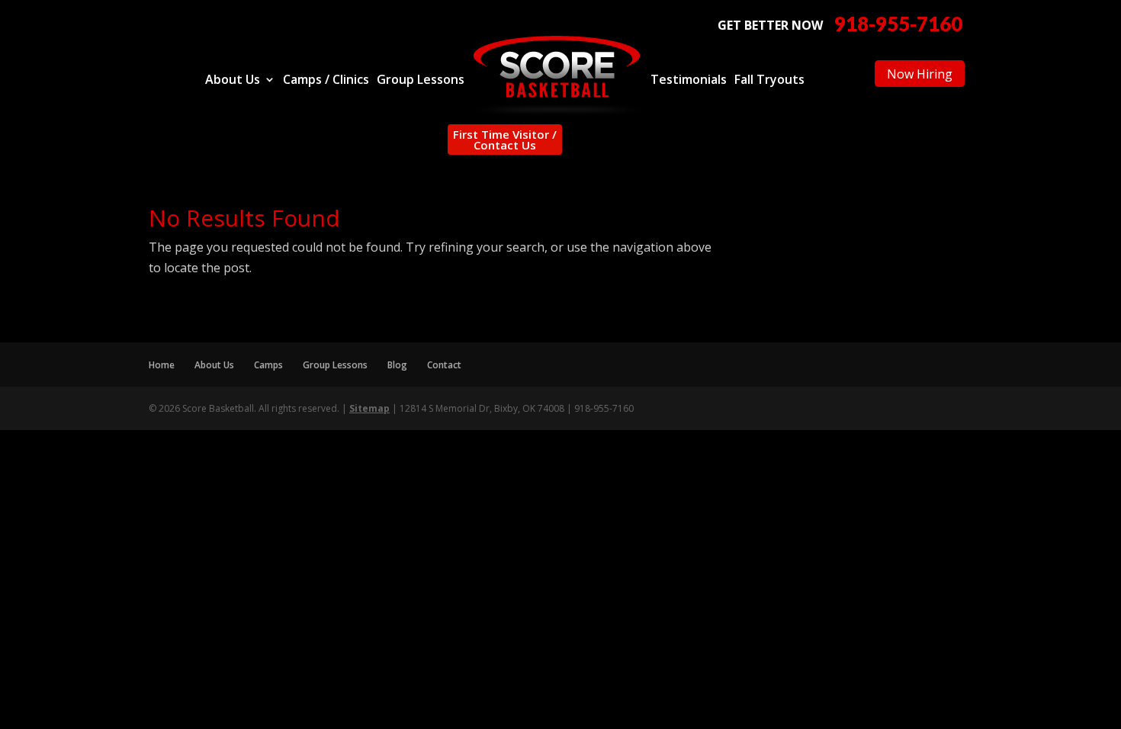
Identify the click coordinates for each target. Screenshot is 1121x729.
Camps (268, 364)
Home (162, 364)
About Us (232, 81)
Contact (444, 364)
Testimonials (688, 81)
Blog (397, 364)
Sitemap (369, 408)
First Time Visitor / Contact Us (505, 140)
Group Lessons (420, 81)
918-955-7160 (898, 24)
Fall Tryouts (769, 81)
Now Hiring (919, 74)
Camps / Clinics (326, 81)
